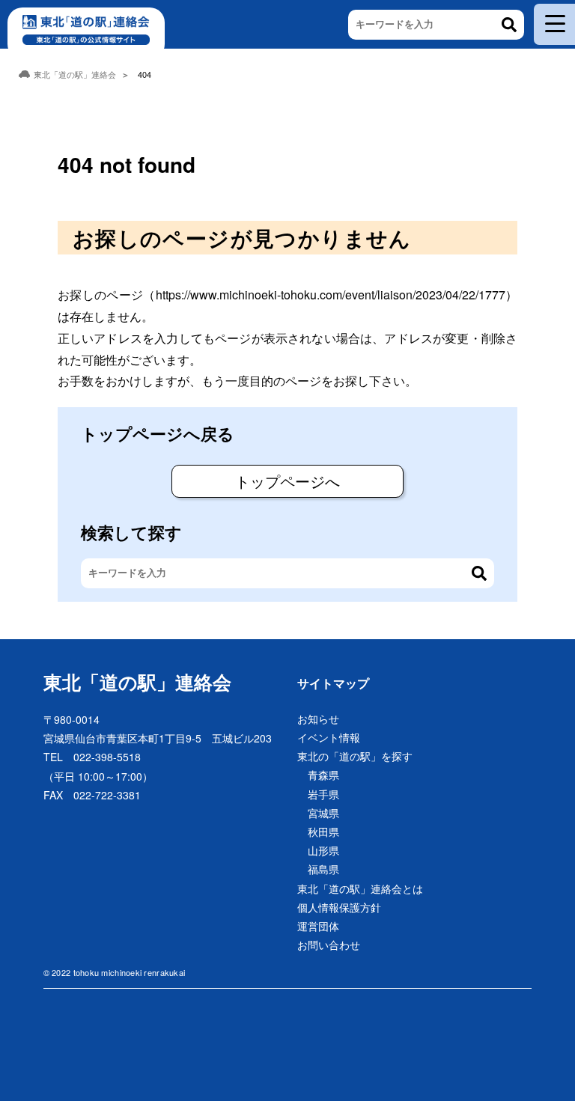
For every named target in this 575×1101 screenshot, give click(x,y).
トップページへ (287, 481)
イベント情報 (328, 737)
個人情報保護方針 (339, 907)
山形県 (323, 850)
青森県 (323, 774)
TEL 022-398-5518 (92, 756)
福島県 (323, 868)
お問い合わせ (328, 944)
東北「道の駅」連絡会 (137, 681)
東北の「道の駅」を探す (355, 755)
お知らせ (318, 718)
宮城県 (323, 812)
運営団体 (318, 925)
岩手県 (323, 794)
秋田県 (323, 831)
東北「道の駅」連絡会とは (360, 888)
